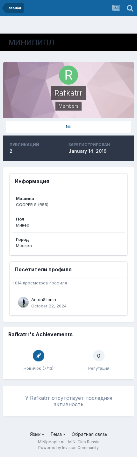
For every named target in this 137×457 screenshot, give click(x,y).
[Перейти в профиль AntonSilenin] (23, 302)
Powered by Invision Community (68, 447)
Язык (36, 434)
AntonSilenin (43, 299)
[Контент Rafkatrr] (68, 126)
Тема (56, 434)
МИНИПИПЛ (31, 42)
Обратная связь (89, 434)
